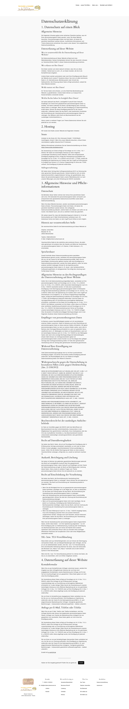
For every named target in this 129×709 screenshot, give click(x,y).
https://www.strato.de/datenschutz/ (52, 147)
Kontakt (81, 662)
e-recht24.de (52, 652)
